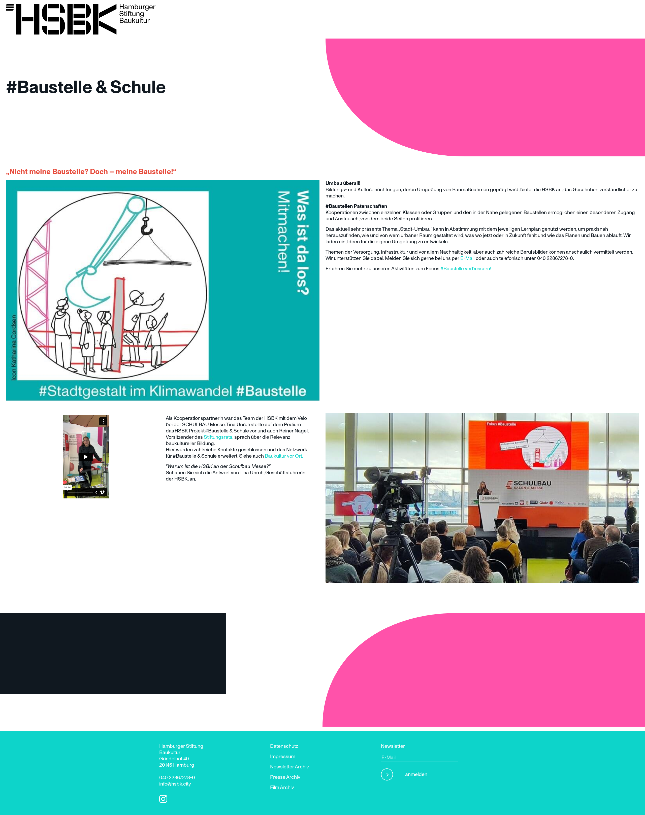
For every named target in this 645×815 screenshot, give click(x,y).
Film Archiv (282, 787)
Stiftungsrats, (218, 437)
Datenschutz (284, 746)
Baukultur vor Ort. (284, 456)
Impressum (282, 756)
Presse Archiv (285, 777)
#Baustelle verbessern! (465, 268)
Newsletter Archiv (289, 766)
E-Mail (467, 258)
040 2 (165, 777)
